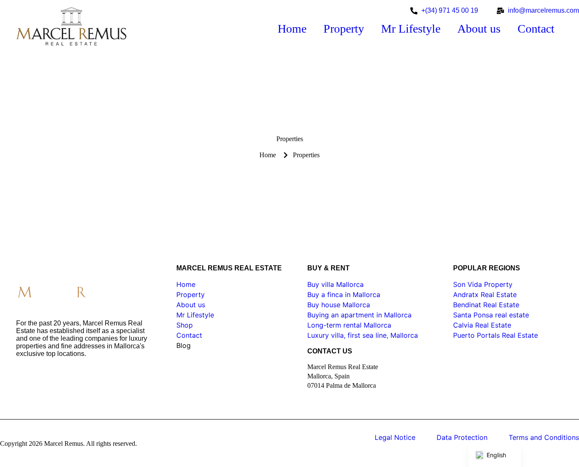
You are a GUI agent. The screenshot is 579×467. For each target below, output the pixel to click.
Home (292, 28)
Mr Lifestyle (410, 28)
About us (479, 28)
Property (343, 28)
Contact (536, 28)
